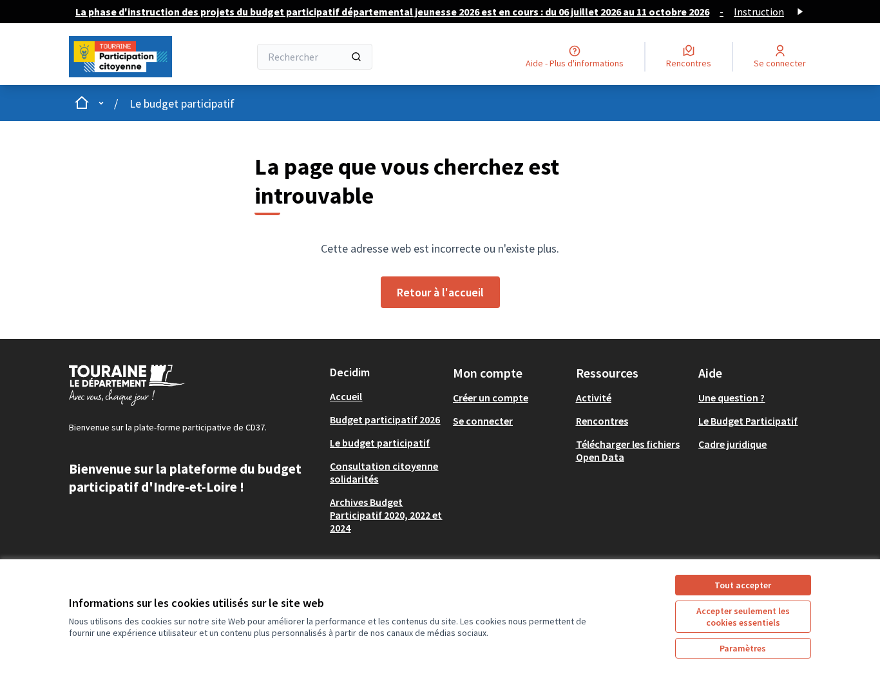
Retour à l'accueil (440, 292)
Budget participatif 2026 (385, 419)
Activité (593, 397)
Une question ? (731, 397)
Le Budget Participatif (748, 420)
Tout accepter (742, 585)
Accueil (346, 396)
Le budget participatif (181, 103)
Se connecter (483, 420)
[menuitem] (386, 396)
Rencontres (602, 420)
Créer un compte (490, 397)
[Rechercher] (356, 56)
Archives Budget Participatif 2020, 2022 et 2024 (386, 515)
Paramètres (743, 648)
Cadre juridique (732, 444)
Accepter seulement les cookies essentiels (743, 616)
